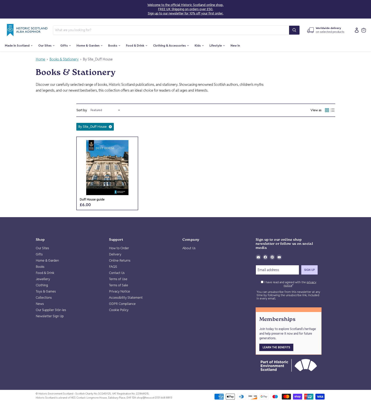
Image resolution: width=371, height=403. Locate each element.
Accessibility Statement (126, 297)
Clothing (42, 285)
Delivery (115, 254)
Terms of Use (118, 279)
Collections (44, 297)
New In (235, 45)
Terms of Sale (118, 285)
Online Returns (119, 260)
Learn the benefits (276, 347)
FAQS (113, 266)
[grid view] (327, 110)
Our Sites (45, 45)
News (40, 304)
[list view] (332, 110)
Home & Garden (88, 45)
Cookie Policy (118, 310)
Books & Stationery (64, 59)
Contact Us (117, 273)
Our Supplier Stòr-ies (51, 310)
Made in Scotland (17, 45)
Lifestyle (216, 45)
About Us (189, 248)
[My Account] (355, 30)
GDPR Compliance (122, 304)
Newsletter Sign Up (50, 316)
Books (113, 45)
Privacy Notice (119, 291)
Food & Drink (135, 45)
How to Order (119, 248)
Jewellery (43, 279)
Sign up (309, 270)
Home (40, 59)
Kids (198, 45)
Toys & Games (46, 291)
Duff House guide (92, 199)
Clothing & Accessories (170, 45)
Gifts (64, 45)
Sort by (81, 110)
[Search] (294, 30)
